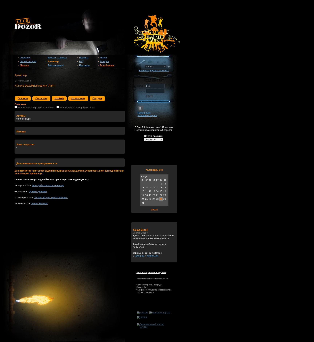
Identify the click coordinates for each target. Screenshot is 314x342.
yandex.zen (152, 255)
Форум (103, 57)
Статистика (41, 98)
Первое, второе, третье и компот (51, 197)
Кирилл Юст (142, 287)
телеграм (139, 255)
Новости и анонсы (57, 57)
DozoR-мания (107, 65)
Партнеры (84, 65)
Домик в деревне (38, 191)
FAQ (81, 61)
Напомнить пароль (147, 115)
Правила (83, 57)
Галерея (104, 61)
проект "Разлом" (39, 203)
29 (161, 199)
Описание (23, 98)
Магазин (24, 65)
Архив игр (53, 61)
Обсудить (97, 98)
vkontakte (59, 98)
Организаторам (28, 61)
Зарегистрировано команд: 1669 (151, 272)
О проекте (25, 57)
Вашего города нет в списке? (154, 70)
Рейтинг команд (56, 65)
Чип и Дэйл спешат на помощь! (48, 185)
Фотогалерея (78, 98)
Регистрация (144, 113)
